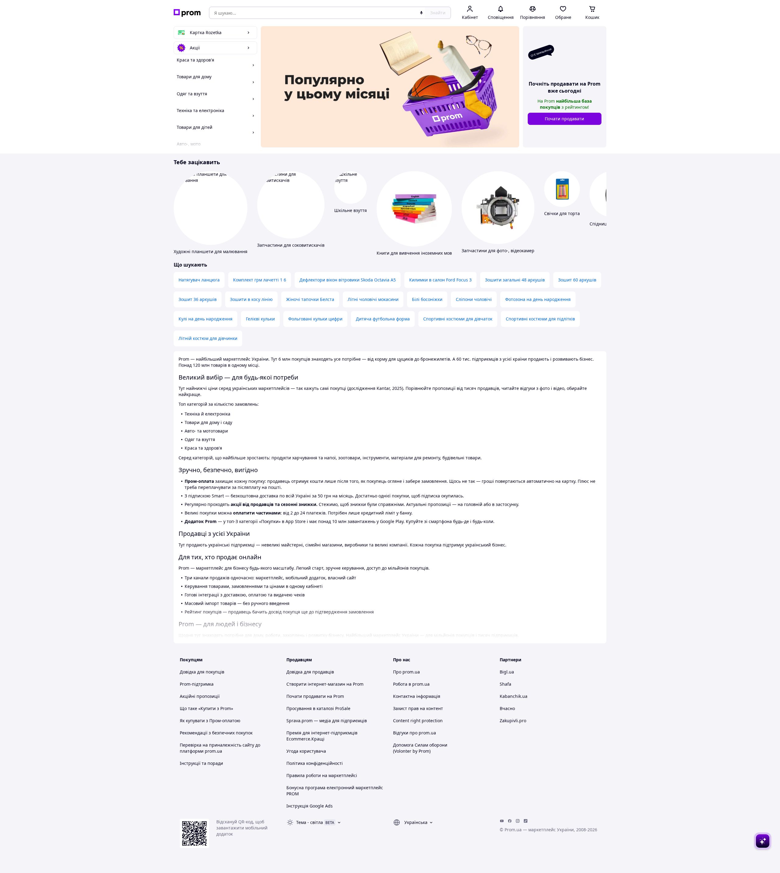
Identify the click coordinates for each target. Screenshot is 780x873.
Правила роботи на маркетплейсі (321, 775)
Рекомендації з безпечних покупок (216, 733)
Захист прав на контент (418, 708)
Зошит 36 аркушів (198, 299)
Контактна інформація (416, 696)
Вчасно (507, 708)
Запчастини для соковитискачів (290, 245)
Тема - (309, 822)
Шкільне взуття (350, 210)
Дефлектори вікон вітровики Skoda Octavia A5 (348, 280)
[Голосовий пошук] (421, 13)
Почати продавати (564, 119)
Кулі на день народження (205, 319)
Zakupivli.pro (513, 720)
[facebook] (510, 821)
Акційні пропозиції (200, 696)
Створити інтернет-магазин (315, 684)
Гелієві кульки (260, 319)
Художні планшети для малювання (210, 251)
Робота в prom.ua (411, 684)
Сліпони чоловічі (474, 299)
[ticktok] (525, 821)
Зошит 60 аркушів (577, 280)
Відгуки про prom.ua (414, 733)
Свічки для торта (562, 213)
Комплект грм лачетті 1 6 (259, 280)
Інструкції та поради (201, 763)
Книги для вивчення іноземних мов (414, 253)
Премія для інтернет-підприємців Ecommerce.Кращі (321, 736)
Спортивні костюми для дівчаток (457, 319)
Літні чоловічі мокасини (373, 299)
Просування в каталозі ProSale (318, 708)
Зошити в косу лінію (251, 299)
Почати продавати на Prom (315, 696)
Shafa (505, 684)
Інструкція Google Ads (309, 806)
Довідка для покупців (202, 672)
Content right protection (418, 720)
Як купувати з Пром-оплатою (210, 720)
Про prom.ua (406, 672)
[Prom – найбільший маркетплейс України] (187, 13)
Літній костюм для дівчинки (208, 338)
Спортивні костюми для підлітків (540, 319)
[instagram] (518, 821)
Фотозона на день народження (538, 299)
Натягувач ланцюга (199, 280)
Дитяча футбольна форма (383, 319)
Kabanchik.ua (513, 696)
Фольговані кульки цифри (315, 319)
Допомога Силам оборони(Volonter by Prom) (420, 748)
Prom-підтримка (197, 684)
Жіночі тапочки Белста (310, 299)
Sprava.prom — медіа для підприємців (326, 720)
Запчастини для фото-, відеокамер (498, 250)
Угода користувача (306, 751)
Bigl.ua (507, 672)
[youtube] (502, 821)
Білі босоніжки (427, 299)
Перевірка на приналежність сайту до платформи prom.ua (220, 748)
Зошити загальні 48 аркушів (515, 280)
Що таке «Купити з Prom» (206, 708)
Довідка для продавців (310, 672)
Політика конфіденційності (314, 763)
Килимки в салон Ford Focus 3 (440, 280)
